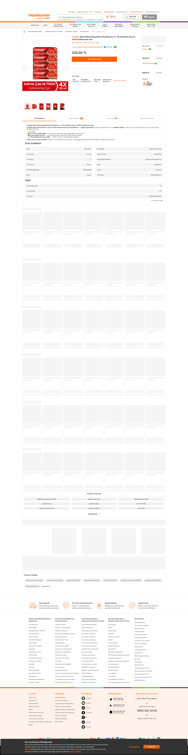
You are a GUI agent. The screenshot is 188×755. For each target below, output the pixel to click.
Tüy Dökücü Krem (34, 634)
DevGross (145, 49)
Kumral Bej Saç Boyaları (88, 634)
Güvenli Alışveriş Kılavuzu (36, 718)
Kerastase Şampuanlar (114, 658)
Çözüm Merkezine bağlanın (147, 698)
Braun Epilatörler (60, 643)
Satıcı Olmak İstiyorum (61, 700)
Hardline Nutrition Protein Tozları (64, 676)
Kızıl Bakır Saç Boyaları (88, 655)
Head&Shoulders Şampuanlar (63, 682)
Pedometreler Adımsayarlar (36, 679)
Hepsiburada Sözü (140, 622)
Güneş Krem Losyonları (35, 646)
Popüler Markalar (139, 631)
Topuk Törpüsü (112, 630)
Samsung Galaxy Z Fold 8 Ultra (143, 671)
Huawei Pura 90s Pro (141, 644)
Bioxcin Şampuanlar (61, 637)
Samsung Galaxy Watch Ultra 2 (143, 677)
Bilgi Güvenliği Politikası (35, 715)
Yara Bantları (111, 649)
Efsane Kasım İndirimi (141, 634)
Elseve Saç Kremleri (114, 637)
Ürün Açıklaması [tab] (39, 118)
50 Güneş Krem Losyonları (89, 664)
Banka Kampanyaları (61, 718)
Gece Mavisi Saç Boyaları (89, 646)
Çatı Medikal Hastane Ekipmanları (65, 679)
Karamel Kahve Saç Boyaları (90, 649)
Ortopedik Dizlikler (34, 670)
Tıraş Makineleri (33, 624)
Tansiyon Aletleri (33, 637)
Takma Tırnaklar (113, 643)
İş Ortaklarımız (33, 700)
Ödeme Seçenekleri (61, 715)
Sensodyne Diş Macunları (115, 652)
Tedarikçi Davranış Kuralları (63, 706)
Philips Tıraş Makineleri (62, 630)
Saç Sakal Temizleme (35, 661)
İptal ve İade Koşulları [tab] (147, 118)
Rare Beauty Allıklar (60, 655)
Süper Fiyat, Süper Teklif (85, 12)
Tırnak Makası (112, 673)
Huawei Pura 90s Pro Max (142, 640)
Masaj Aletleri (33, 627)
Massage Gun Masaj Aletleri (63, 649)
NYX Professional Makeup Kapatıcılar (119, 655)
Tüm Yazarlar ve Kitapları (142, 625)
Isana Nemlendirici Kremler (115, 679)
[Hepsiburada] (39, 15)
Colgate (75, 37)
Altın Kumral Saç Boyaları (89, 679)
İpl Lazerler (32, 649)
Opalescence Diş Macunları (63, 652)
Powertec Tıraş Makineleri (62, 627)
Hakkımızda (32, 697)
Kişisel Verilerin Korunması (36, 712)
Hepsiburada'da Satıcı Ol (152, 12)
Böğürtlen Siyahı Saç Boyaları (90, 670)
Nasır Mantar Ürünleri (35, 673)
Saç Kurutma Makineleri (36, 658)
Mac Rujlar (58, 661)
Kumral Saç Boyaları (87, 627)
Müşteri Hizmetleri (122, 12)
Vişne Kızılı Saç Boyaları (89, 682)
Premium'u (41, 18)
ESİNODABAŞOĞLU (148, 63)
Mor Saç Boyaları (86, 673)
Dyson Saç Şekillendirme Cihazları (65, 634)
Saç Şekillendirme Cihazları (37, 630)
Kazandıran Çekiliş (140, 650)
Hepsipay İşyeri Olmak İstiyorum (64, 703)
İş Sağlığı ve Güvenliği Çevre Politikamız (40, 722)
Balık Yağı (31, 667)
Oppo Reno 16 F (139, 665)
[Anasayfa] (24, 31)
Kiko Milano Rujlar (113, 670)
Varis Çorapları (33, 655)
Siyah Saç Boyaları (87, 652)
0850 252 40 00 (147, 710)
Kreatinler (111, 634)
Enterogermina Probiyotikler (63, 664)
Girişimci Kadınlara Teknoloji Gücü (65, 709)
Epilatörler (31, 664)
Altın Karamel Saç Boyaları (89, 658)
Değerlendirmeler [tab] (75, 118)
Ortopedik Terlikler (34, 682)
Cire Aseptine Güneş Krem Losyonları (119, 682)
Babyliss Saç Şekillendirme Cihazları (118, 661)
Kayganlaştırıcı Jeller (35, 652)
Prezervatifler (33, 643)
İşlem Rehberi (59, 722)
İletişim (31, 725)
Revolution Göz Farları (61, 640)
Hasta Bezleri (112, 624)
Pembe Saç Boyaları (87, 661)
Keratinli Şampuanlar (88, 676)
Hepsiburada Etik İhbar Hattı (146, 718)
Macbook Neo (139, 647)
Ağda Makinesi (33, 676)
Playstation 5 (138, 653)
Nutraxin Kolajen (60, 667)
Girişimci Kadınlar (109, 12)
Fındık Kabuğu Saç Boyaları (89, 630)
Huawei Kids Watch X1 (141, 637)
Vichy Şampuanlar (113, 664)
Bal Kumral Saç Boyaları (88, 667)
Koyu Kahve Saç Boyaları (89, 640)
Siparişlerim (72, 12)
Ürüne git (159, 58)
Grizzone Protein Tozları (62, 658)
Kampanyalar (98, 12)
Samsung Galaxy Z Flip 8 (142, 674)
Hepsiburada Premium (136, 12)
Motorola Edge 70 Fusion (142, 656)
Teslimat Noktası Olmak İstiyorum (64, 712)
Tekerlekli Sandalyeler (35, 640)
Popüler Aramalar (139, 628)
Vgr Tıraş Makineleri (114, 667)
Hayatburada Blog (60, 697)
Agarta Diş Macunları (61, 670)
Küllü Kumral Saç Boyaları (89, 624)
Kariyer (31, 709)
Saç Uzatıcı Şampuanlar (89, 637)
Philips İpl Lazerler (60, 624)
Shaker (110, 627)
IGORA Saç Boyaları (114, 646)
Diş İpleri (110, 640)
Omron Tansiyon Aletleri (62, 646)
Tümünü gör (159, 46)
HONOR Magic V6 (140, 680)
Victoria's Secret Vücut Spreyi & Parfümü (67, 673)
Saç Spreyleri (112, 676)
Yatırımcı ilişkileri (33, 703)
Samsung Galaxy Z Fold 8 (142, 668)
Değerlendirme (90, 42)
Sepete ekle (96, 59)
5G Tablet (137, 659)
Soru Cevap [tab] (112, 118)
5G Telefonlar (138, 662)
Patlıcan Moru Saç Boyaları (89, 643)
